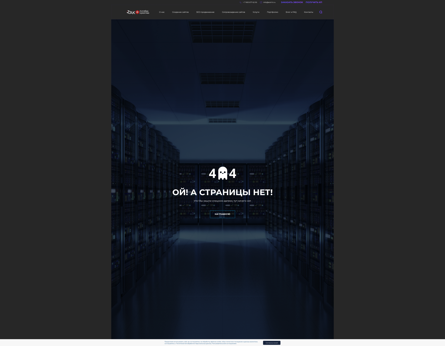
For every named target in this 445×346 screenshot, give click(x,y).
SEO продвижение (205, 12)
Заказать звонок (292, 2)
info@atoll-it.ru (269, 2)
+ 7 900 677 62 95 (250, 2)
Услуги (256, 12)
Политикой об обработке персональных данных (193, 343)
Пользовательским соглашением (224, 343)
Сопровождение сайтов (233, 12)
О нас (162, 12)
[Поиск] (320, 12)
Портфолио (272, 12)
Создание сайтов (180, 12)
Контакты (308, 12)
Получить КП (314, 2)
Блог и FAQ (291, 12)
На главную (222, 214)
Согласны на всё (272, 343)
